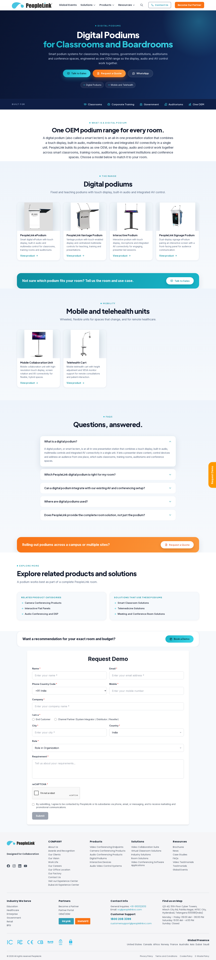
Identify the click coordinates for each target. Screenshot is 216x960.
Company (38, 699)
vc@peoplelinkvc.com (129, 909)
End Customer (43, 719)
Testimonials (180, 865)
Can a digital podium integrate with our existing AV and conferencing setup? (94, 488)
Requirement (40, 756)
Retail (10, 921)
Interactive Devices (100, 862)
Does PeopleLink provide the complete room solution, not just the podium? (94, 515)
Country (114, 725)
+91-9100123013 (138, 906)
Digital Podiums (93, 85)
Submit (40, 815)
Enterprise (12, 914)
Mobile (113, 684)
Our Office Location (59, 869)
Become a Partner (69, 906)
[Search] (142, 5)
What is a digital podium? (60, 441)
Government (14, 917)
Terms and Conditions (166, 956)
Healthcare (13, 910)
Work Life (53, 862)
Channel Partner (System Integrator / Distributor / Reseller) (88, 719)
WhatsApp (142, 73)
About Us (53, 847)
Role (35, 741)
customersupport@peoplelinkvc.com (131, 923)
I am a (36, 715)
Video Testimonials (183, 862)
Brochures (178, 847)
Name (36, 668)
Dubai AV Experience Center (63, 884)
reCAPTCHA (40, 784)
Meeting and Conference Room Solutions (141, 613)
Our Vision (53, 858)
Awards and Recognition (61, 850)
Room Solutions (139, 858)
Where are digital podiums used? (66, 501)
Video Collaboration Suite (145, 847)
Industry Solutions (141, 854)
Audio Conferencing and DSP (41, 613)
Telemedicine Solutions (131, 608)
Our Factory (54, 873)
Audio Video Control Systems (106, 865)
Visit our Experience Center (63, 881)
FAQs (175, 858)
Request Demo (212, 475)
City (35, 725)
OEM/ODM (64, 914)
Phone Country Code (44, 684)
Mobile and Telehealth (122, 85)
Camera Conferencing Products (43, 602)
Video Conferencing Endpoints (106, 847)
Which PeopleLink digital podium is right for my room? (80, 474)
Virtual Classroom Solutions (146, 850)
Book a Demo (181, 638)
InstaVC (83, 921)
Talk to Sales (78, 73)
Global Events (180, 869)
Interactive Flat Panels (37, 608)
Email (113, 668)
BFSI (9, 925)
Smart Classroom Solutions (133, 602)
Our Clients (54, 854)
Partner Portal (66, 910)
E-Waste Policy (202, 956)
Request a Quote (111, 73)
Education (12, 906)
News (176, 850)
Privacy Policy (146, 956)
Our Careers (55, 865)
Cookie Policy (186, 956)
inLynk (66, 921)
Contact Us (54, 877)
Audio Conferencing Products (106, 854)
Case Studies (180, 854)
